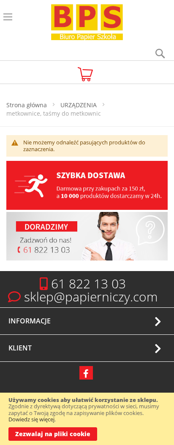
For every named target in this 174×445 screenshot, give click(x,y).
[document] (87, 419)
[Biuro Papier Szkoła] (87, 23)
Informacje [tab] (29, 321)
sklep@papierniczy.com (91, 296)
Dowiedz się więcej (31, 419)
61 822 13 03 (88, 283)
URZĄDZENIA (79, 105)
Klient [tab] (20, 348)
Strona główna (27, 105)
